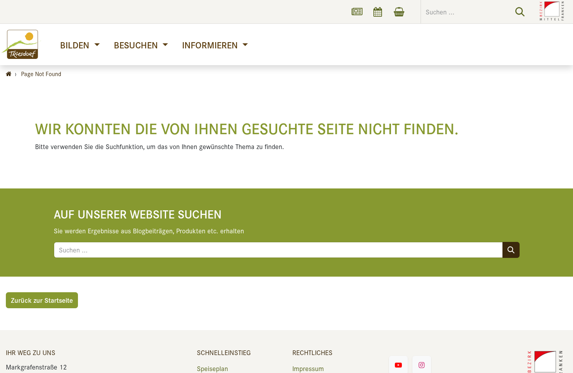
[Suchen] (520, 11)
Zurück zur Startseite (42, 300)
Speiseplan (212, 368)
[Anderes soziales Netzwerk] (356, 11)
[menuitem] (80, 45)
